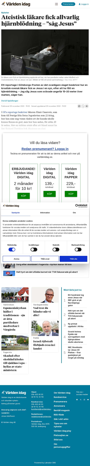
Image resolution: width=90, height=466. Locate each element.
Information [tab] (45, 213)
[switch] (34, 249)
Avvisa (16, 259)
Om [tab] (74, 213)
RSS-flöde (59, 415)
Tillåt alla (73, 259)
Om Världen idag (62, 393)
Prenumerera (60, 401)
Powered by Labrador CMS (45, 463)
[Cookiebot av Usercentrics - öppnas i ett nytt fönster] (77, 206)
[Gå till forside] (15, 4)
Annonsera (59, 406)
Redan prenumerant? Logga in (45, 149)
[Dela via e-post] (86, 106)
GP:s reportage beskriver (15, 112)
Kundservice (60, 397)
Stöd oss (58, 439)
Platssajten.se (61, 435)
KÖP (23, 196)
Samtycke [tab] (16, 213)
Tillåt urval (45, 259)
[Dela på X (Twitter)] (83, 106)
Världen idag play (62, 431)
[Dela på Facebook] (79, 106)
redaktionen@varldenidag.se (42, 416)
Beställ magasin (62, 410)
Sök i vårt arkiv (61, 419)
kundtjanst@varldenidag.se (42, 409)
